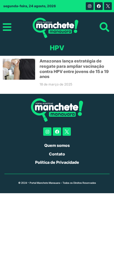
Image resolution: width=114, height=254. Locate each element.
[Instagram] (90, 6)
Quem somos (57, 145)
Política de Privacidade (57, 162)
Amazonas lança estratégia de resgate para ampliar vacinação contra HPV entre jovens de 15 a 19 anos (74, 68)
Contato (57, 154)
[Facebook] (99, 6)
